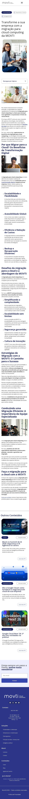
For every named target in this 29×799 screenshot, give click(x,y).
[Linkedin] (10, 702)
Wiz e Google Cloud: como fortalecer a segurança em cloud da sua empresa (13, 589)
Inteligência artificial (7, 743)
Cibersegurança (6, 736)
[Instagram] (13, 702)
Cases (4, 764)
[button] (22, 2)
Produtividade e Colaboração (10, 729)
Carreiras (5, 752)
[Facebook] (19, 702)
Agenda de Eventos (7, 771)
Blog (4, 768)
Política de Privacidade (14, 794)
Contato (5, 755)
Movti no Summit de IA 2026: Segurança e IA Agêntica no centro (12, 544)
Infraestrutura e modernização (10, 733)
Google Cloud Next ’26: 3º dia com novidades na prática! (13, 635)
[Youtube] (16, 702)
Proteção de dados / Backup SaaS (11, 739)
